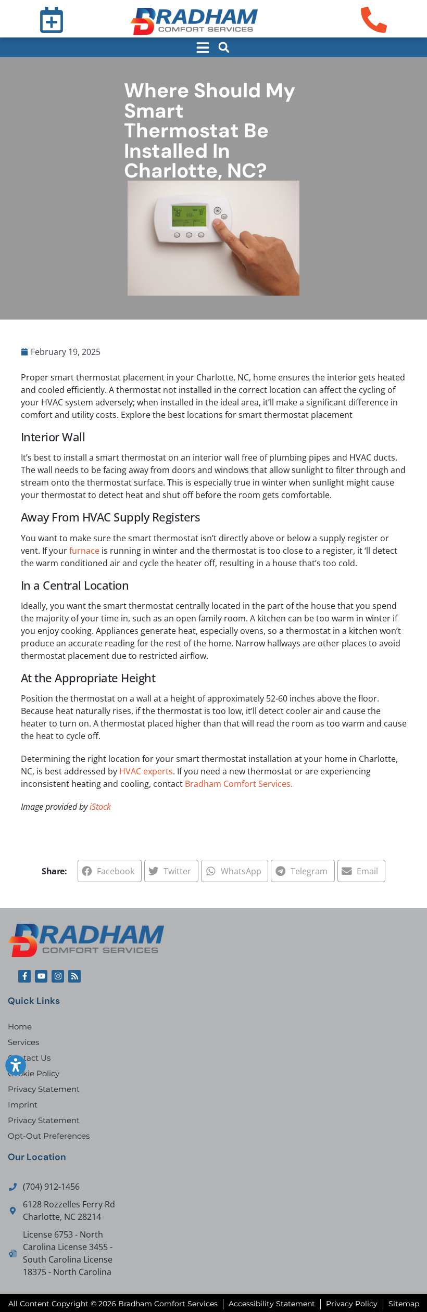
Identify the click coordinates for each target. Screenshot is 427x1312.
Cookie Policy (33, 1073)
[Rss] (74, 976)
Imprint (22, 1105)
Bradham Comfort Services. (239, 783)
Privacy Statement (44, 1089)
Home (20, 1026)
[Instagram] (58, 976)
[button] (224, 47)
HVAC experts (146, 771)
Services (23, 1042)
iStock (100, 806)
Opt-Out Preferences (49, 1136)
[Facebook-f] (24, 976)
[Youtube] (41, 976)
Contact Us (29, 1058)
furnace (84, 550)
